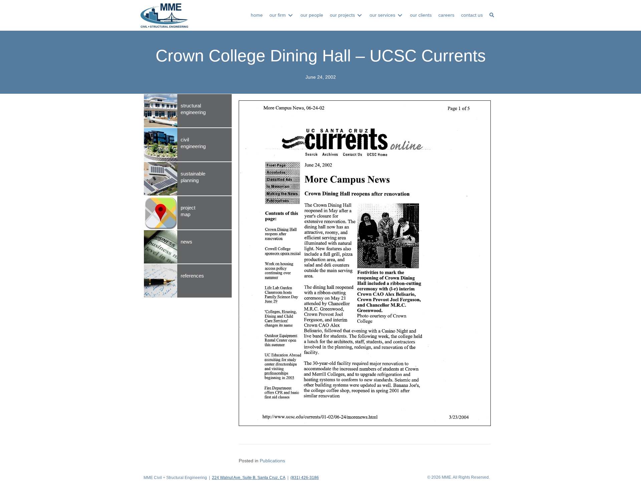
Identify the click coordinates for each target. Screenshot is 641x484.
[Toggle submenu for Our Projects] (360, 15)
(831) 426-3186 (304, 477)
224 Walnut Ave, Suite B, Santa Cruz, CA (248, 477)
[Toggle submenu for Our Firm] (290, 15)
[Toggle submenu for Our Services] (400, 15)
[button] (491, 15)
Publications (272, 460)
